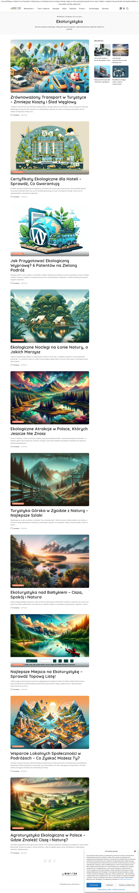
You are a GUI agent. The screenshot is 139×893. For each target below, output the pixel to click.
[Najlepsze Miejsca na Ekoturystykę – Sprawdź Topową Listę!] (49, 640)
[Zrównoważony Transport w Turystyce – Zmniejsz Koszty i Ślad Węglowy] (49, 66)
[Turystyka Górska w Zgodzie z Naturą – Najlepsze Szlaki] (49, 479)
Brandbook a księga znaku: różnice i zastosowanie (119, 82)
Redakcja (16, 115)
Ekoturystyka (18, 90)
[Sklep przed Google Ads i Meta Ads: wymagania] (102, 72)
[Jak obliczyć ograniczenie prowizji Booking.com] (120, 50)
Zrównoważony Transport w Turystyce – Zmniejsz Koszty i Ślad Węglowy (48, 99)
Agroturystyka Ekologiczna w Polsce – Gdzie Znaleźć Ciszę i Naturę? (47, 837)
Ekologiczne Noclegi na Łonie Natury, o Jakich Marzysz (49, 349)
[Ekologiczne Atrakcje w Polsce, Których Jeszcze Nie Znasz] (49, 397)
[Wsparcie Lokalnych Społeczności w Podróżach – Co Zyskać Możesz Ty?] (49, 722)
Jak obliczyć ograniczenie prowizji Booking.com (119, 60)
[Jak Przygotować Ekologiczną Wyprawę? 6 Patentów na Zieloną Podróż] (49, 229)
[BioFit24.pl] (15, 8)
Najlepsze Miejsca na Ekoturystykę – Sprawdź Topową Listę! (46, 674)
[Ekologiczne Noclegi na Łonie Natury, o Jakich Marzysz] (49, 316)
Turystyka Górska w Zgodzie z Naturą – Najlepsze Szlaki (49, 513)
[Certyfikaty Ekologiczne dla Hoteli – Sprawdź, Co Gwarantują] (49, 148)
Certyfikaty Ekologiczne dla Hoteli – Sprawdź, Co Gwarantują (45, 181)
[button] (135, 851)
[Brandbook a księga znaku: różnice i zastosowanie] (120, 72)
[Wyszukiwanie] (127, 8)
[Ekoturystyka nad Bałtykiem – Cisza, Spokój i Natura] (49, 561)
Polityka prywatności (118, 889)
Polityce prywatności (125, 879)
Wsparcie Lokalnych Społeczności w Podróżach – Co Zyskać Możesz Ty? (45, 756)
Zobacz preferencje (127, 885)
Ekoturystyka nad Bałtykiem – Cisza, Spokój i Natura (46, 594)
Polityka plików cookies (104, 889)
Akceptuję (94, 885)
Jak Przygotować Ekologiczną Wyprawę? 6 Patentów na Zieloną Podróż (43, 265)
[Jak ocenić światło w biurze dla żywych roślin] (102, 50)
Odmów (109, 885)
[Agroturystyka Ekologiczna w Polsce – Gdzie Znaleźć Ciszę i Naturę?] (49, 804)
